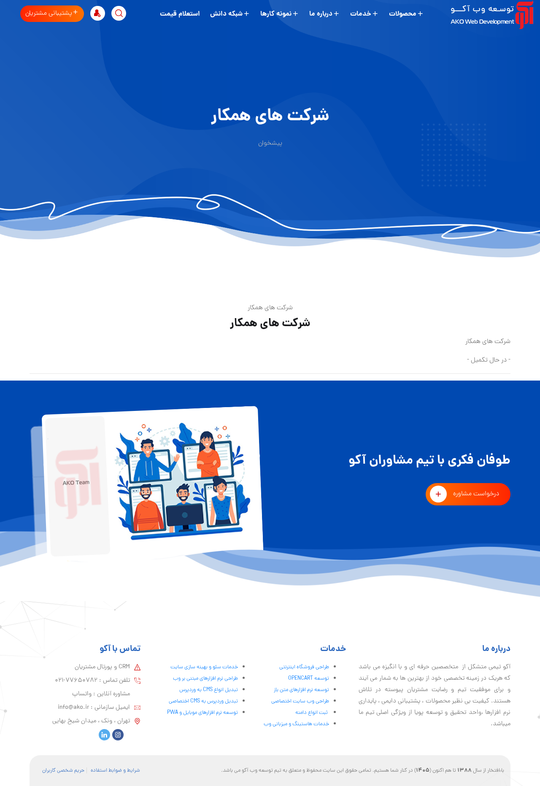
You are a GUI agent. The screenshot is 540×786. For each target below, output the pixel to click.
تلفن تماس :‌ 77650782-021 (92, 680)
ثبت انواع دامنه (312, 713)
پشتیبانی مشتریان (48, 13)
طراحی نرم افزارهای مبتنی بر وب (205, 679)
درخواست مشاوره (476, 494)
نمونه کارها (276, 14)
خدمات (360, 14)
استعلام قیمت (180, 14)
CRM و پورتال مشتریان (102, 667)
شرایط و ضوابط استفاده (115, 771)
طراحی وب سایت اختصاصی (300, 701)
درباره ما (320, 14)
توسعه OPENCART (308, 679)
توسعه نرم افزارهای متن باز (301, 690)
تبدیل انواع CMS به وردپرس (208, 690)
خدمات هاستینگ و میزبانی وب (296, 724)
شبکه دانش (226, 14)
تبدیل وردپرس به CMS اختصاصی (203, 701)
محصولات (402, 14)
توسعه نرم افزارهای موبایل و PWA (202, 713)
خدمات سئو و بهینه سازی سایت (204, 667)
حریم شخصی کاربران (63, 771)
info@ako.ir (73, 707)
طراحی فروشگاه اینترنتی (304, 667)
